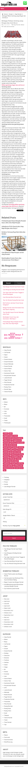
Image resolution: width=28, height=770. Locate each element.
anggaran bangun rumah (10, 435)
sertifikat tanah (18, 465)
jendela (6, 452)
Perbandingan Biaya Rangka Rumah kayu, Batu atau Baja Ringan (14, 222)
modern (18, 458)
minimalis (12, 458)
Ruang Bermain (8, 706)
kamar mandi (16, 452)
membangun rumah (16, 456)
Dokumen (7, 655)
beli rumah (6, 442)
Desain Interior (8, 359)
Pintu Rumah (7, 382)
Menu (2, 8)
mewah (6, 458)
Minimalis (6, 692)
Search (14, 538)
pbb (5, 461)
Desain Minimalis (8, 364)
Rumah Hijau (7, 389)
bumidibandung (8, 584)
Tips (5, 724)
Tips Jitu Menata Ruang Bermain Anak (13, 300)
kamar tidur (7, 454)
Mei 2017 (6, 617)
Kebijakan (6, 479)
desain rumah (7, 447)
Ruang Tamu (7, 387)
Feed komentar (8, 739)
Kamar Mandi (7, 368)
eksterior (21, 447)
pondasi (10, 461)
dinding (15, 447)
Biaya (5, 404)
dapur (5, 445)
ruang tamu (7, 463)
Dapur (5, 354)
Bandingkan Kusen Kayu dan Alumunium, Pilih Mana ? (11, 259)
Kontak (6, 484)
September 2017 (9, 615)
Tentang (6, 477)
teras (21, 468)
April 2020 (7, 601)
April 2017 (7, 619)
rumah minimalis (8, 465)
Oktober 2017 (8, 613)
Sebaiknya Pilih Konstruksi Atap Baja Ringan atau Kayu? (13, 227)
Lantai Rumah (8, 378)
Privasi (6, 482)
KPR (5, 413)
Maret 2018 (7, 608)
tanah (16, 468)
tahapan (6, 468)
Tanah (5, 420)
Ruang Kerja (7, 708)
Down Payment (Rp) (8, 503)
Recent (8, 283)
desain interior (12, 445)
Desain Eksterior (8, 361)
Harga (5, 667)
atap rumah (7, 438)
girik (11, 449)
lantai (21, 454)
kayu (12, 454)
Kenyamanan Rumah (10, 375)
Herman (6, 578)
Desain (11, 14)
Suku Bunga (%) (7, 509)
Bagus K (6, 582)
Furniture (6, 660)
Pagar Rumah (8, 380)
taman (11, 468)
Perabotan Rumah (9, 384)
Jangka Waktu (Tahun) (9, 515)
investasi (20, 449)
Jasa (5, 411)
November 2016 (8, 624)
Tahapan (6, 715)
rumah (13, 463)
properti (16, 461)
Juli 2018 (6, 603)
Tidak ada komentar (8, 26)
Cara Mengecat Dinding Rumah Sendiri (13, 289)
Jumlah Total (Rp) (8, 497)
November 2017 (8, 610)
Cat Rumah (7, 352)
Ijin (5, 406)
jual (10, 452)
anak (10, 433)
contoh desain (20, 442)
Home (5, 14)
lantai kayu (6, 456)
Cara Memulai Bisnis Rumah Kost (12, 297)
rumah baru (20, 463)
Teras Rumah (7, 722)
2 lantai (6, 433)
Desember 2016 (8, 622)
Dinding (6, 653)
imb (15, 449)
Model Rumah (8, 694)
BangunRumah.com (9, 766)
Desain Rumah (8, 366)
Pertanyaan (7, 423)
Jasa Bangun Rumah (9, 486)
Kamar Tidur (7, 371)
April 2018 (7, 606)
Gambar (6, 662)
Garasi (6, 357)
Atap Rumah (18, 14)
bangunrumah (17, 440)
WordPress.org (8, 742)
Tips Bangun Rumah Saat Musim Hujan (13, 286)
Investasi (6, 409)
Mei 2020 (6, 599)
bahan (13, 438)
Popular (19, 283)
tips (5, 470)
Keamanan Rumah (9, 373)
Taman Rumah (8, 391)
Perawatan (7, 416)
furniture (6, 449)
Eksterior (6, 658)
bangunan (19, 438)
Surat (5, 418)
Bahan (22, 24)
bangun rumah (8, 440)
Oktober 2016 (8, 626)
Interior (6, 671)
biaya (12, 442)
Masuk (6, 735)
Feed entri (7, 737)
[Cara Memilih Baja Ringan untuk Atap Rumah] (14, 243)
